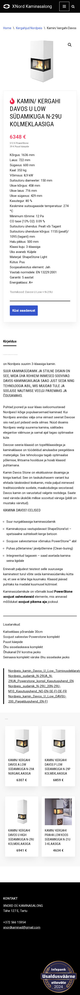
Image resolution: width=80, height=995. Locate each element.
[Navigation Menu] (64, 6)
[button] (70, 45)
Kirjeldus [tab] (9, 341)
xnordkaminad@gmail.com (21, 927)
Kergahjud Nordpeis (29, 28)
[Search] (73, 6)
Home (7, 28)
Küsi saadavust (23, 310)
